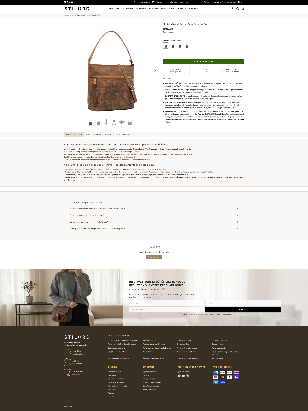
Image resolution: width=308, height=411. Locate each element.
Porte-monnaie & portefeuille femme (122, 344)
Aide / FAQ (112, 389)
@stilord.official (183, 372)
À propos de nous (149, 372)
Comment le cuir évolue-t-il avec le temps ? (89, 222)
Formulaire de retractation (118, 386)
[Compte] (232, 8)
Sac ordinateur (148, 352)
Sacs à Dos (120, 9)
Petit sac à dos (217, 358)
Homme (172, 9)
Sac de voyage (217, 344)
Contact (111, 397)
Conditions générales (151, 386)
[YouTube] (72, 2)
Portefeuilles (141, 9)
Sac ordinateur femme (220, 340)
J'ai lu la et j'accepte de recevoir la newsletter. (206, 314)
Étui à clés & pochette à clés (153, 358)
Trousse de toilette (184, 340)
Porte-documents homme (187, 352)
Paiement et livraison (116, 379)
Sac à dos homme (149, 340)
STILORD (71, 406)
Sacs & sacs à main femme (118, 352)
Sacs (111, 9)
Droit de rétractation (116, 382)
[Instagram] (68, 2)
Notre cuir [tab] (108, 134)
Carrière (146, 375)
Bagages (129, 9)
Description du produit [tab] (74, 134)
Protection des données (152, 382)
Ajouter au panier (203, 61)
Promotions (193, 9)
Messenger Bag (183, 344)
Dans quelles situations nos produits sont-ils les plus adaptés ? (97, 229)
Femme (163, 9)
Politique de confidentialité (196, 314)
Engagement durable (151, 379)
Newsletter (112, 375)
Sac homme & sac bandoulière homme (123, 340)
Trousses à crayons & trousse (154, 344)
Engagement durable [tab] (123, 134)
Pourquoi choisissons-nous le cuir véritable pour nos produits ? (97, 209)
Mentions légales (149, 389)
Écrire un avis (154, 257)
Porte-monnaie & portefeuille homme (157, 348)
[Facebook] (65, 2)
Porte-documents (219, 348)
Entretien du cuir (114, 372)
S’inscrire (243, 309)
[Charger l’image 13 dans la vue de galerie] (111, 69)
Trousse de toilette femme (187, 348)
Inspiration (181, 9)
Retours (111, 393)
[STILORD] (77, 8)
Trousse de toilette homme (187, 358)
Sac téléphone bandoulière (118, 358)
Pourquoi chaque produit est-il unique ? (87, 215)
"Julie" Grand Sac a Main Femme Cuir (86, 15)
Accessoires (154, 9)
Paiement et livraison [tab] (93, 134)
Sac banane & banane (116, 348)
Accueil (66, 15)
